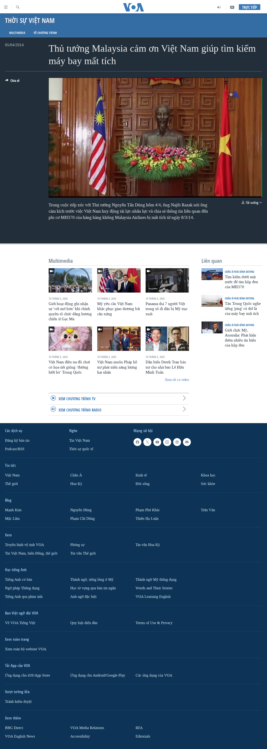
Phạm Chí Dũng (82, 518)
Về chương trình (45, 33)
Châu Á (76, 475)
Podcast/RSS (14, 449)
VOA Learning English (153, 596)
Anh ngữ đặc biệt (83, 596)
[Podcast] (177, 442)
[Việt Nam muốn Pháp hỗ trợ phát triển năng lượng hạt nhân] (119, 339)
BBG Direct (14, 727)
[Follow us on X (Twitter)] (147, 442)
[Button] (12, 82)
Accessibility (80, 736)
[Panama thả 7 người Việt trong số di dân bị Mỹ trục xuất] (167, 280)
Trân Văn (208, 510)
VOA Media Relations (87, 727)
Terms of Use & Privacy (154, 622)
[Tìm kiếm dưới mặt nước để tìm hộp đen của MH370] (212, 274)
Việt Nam (12, 475)
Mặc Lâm (12, 518)
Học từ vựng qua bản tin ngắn (93, 588)
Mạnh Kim (13, 510)
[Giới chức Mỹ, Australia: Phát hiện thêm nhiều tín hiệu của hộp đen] (212, 327)
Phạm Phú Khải (147, 510)
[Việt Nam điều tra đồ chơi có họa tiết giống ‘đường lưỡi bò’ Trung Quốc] (70, 339)
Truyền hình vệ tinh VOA (24, 544)
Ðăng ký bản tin (17, 440)
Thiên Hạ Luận (147, 518)
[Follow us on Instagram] (167, 442)
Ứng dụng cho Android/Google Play (97, 675)
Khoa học (208, 475)
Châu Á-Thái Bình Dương (239, 272)
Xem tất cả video (177, 379)
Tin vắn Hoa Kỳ (148, 544)
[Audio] (219, 7)
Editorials (143, 736)
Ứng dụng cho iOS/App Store (27, 675)
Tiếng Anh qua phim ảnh (24, 596)
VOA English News (20, 736)
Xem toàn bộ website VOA (25, 649)
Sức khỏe (208, 483)
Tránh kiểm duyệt (18, 701)
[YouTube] (232, 7)
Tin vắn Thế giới (83, 553)
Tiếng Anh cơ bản (18, 579)
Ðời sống (143, 483)
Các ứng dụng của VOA (154, 675)
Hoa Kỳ (76, 483)
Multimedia (17, 33)
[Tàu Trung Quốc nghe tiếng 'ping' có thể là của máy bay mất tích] (212, 301)
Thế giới (11, 483)
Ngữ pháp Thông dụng (22, 588)
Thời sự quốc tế (81, 449)
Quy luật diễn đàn (83, 622)
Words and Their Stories (154, 588)
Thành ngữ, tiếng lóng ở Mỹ (91, 579)
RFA (139, 727)
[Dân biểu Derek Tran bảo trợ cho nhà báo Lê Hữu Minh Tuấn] (167, 339)
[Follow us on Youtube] (157, 442)
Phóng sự (77, 544)
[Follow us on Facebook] (137, 442)
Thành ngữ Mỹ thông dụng (156, 579)
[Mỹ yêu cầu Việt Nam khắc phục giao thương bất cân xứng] (119, 280)
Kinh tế (141, 475)
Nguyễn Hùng (81, 510)
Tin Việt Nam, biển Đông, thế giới (31, 553)
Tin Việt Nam (79, 440)
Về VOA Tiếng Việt (20, 622)
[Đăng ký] (187, 442)
